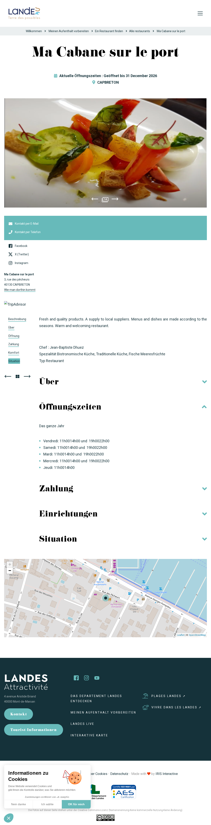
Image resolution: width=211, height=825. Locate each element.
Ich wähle (47, 804)
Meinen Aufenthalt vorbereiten (69, 31)
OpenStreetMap (197, 635)
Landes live (82, 723)
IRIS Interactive (167, 774)
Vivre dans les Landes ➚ (176, 707)
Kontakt (18, 714)
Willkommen (34, 31)
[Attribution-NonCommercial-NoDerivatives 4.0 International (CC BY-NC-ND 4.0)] (105, 817)
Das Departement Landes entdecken (96, 698)
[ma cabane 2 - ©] (105, 153)
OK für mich (76, 804)
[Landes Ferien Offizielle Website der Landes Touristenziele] (24, 13)
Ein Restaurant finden (109, 31)
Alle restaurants (139, 31)
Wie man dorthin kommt (19, 289)
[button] (9, 818)
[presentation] (94, 199)
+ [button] (9, 564)
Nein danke (18, 804)
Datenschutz (119, 774)
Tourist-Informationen (33, 730)
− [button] (9, 570)
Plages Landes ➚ (168, 696)
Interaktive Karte (89, 735)
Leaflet (180, 635)
